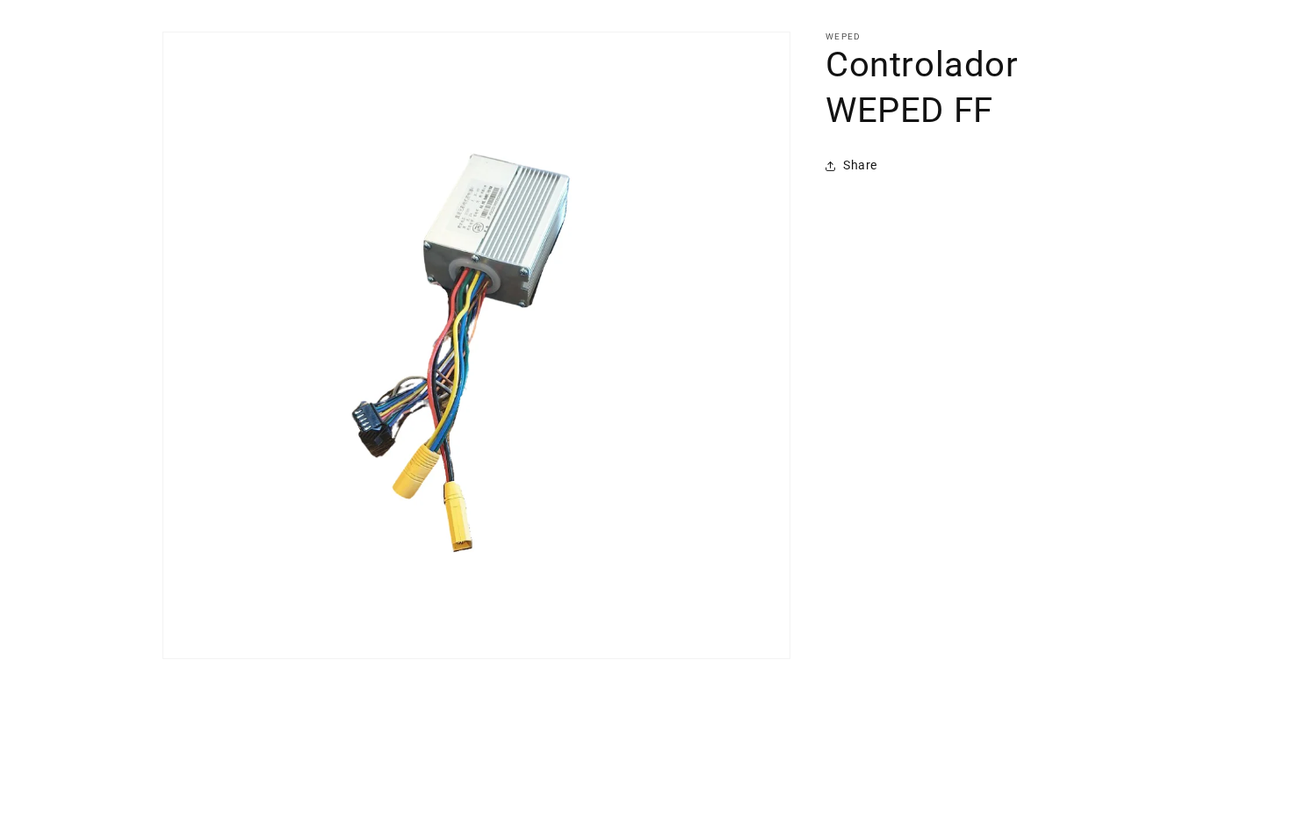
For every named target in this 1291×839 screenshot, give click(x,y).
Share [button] (860, 165)
